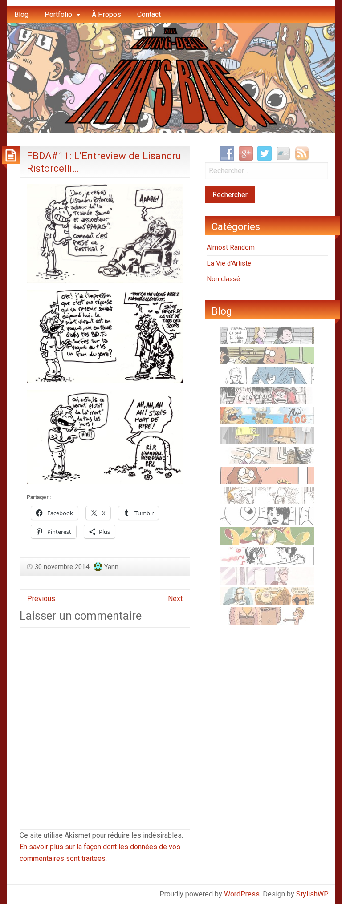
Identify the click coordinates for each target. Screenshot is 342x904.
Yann (111, 567)
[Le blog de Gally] (267, 475)
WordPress (242, 894)
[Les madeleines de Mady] (267, 555)
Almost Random (231, 247)
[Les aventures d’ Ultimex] (267, 515)
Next (175, 598)
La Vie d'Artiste (229, 263)
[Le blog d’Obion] (267, 595)
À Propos (106, 14)
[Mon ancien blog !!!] (267, 415)
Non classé (223, 279)
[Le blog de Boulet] (267, 495)
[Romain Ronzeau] (267, 375)
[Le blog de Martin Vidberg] (267, 355)
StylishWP (312, 894)
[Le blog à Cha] (267, 575)
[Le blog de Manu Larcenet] (267, 535)
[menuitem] (21, 14)
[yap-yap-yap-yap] (267, 435)
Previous (41, 598)
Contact (149, 14)
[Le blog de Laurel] (267, 395)
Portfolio (58, 14)
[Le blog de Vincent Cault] (267, 615)
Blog (21, 14)
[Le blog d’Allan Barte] (267, 335)
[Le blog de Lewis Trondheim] (267, 455)
